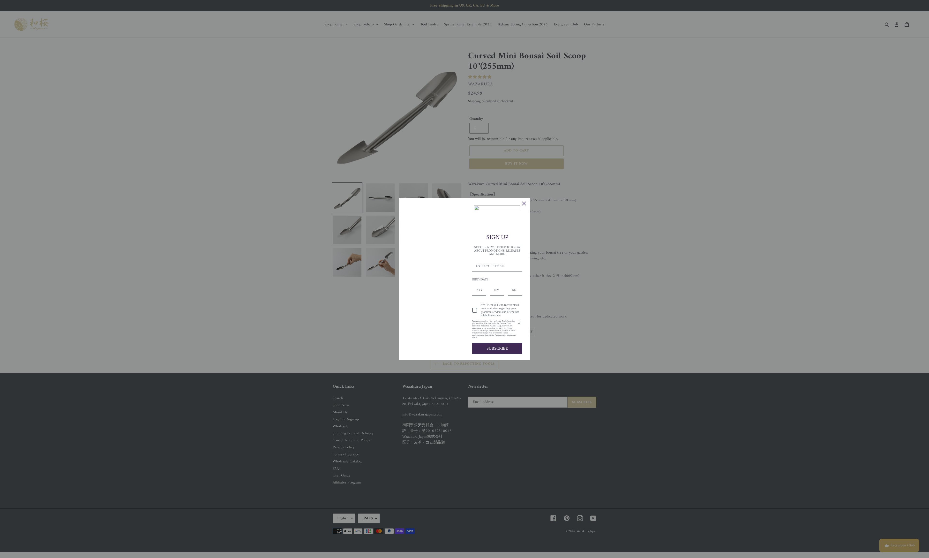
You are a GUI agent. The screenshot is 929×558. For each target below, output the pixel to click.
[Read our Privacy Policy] (519, 322)
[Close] (524, 203)
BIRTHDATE (480, 279)
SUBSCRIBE (497, 348)
